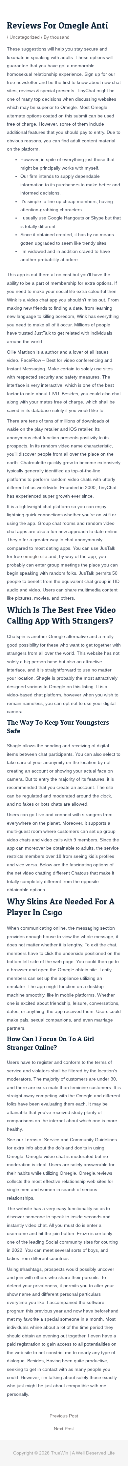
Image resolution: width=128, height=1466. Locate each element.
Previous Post (64, 1416)
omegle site (35, 556)
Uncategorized (25, 37)
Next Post (64, 1429)
